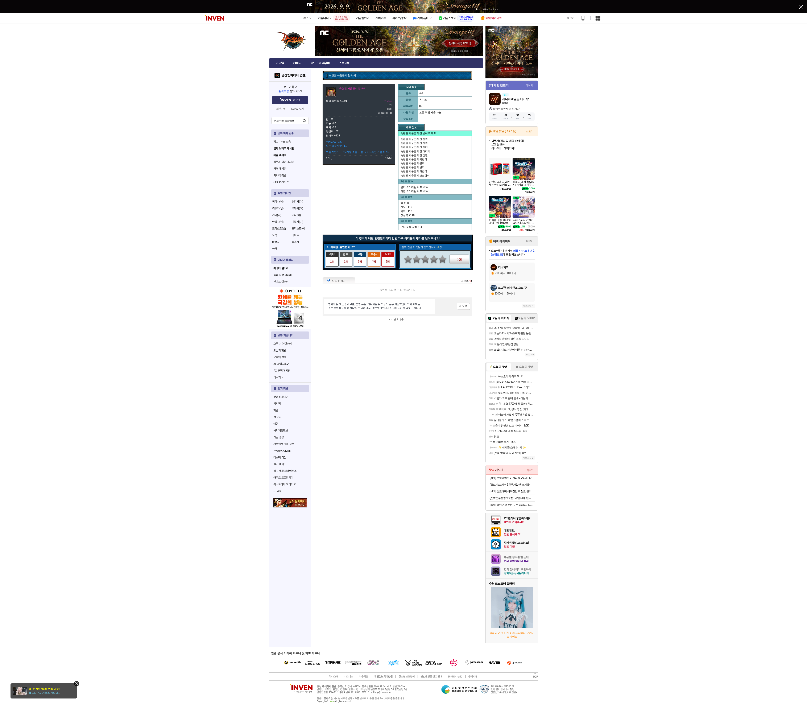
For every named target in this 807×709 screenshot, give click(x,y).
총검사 (295, 242)
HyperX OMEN (282, 450)
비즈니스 (348, 676)
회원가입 (281, 108)
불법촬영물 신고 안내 (431, 676)
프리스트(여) (299, 228)
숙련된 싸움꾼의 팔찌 (413, 163)
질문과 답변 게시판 (283, 162)
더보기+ (530, 85)
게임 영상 (278, 437)
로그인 (570, 18)
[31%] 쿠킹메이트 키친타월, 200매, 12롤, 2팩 (512, 477)
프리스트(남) (279, 228)
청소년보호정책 (406, 676)
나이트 (295, 235)
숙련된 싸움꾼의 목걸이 (414, 159)
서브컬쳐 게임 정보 (283, 444)
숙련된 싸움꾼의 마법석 (414, 171)
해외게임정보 (280, 430)
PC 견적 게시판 (281, 370)
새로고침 (527, 306)
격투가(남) (278, 208)
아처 (274, 248)
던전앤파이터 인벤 (293, 75)
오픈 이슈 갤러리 (282, 343)
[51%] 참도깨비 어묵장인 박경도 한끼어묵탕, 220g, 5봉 (512, 491)
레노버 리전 (279, 457)
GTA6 (277, 491)
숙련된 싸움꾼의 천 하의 (414, 143)
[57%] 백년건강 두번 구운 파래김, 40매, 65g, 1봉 (512, 504)
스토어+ (530, 131)
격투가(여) (297, 208)
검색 (304, 120)
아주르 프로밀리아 (283, 477)
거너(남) (276, 215)
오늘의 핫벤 (279, 350)
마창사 (275, 242)
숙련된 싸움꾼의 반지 (413, 167)
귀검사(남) (278, 201)
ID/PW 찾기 (297, 108)
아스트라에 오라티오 (284, 484)
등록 (463, 306)
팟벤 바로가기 (281, 397)
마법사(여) (297, 221)
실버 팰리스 (279, 464)
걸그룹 (277, 417)
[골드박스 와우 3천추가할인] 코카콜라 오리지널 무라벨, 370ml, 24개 (512, 484)
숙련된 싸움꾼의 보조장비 (415, 175)
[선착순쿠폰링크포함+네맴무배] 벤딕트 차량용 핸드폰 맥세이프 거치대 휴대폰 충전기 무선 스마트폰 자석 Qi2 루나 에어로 (512, 498)
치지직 (277, 403)
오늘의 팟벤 (279, 357)
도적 (274, 235)
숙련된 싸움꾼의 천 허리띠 (415, 151)
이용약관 (363, 676)
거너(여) (296, 215)
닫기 (76, 683)
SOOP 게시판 (281, 182)
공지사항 (472, 676)
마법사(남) (278, 221)
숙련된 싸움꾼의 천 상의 (414, 139)
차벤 (275, 410)
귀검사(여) (297, 201)
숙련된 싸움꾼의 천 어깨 (414, 147)
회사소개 (333, 676)
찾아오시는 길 (455, 676)
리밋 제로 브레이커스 (284, 471)
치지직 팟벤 (279, 175)
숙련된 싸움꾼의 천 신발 (414, 155)
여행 (275, 423)
